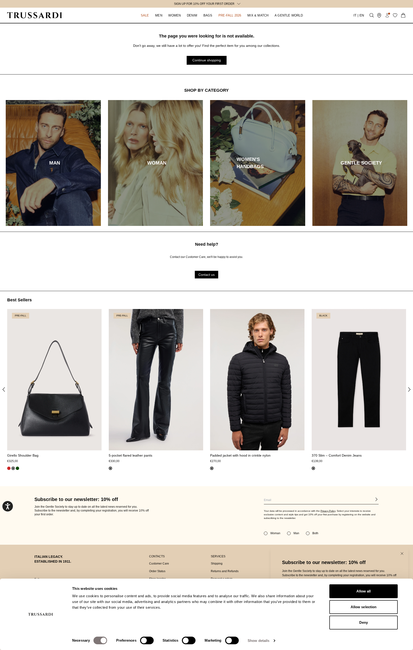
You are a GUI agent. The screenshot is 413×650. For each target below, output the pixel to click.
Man (296, 533)
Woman (275, 533)
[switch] (147, 640)
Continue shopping (206, 60)
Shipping (217, 563)
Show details (258, 641)
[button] (145, 15)
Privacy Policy (328, 511)
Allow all (363, 591)
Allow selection (364, 607)
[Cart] (403, 15)
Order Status (157, 571)
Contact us (206, 274)
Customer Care (159, 563)
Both (315, 533)
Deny (363, 622)
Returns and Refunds (225, 571)
